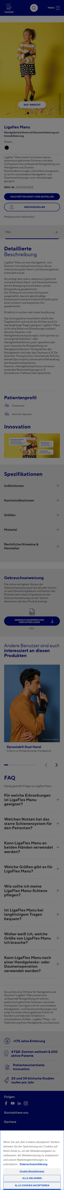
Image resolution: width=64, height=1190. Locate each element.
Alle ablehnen (32, 1178)
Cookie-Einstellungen (32, 1171)
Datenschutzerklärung (33, 1164)
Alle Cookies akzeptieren (32, 1185)
